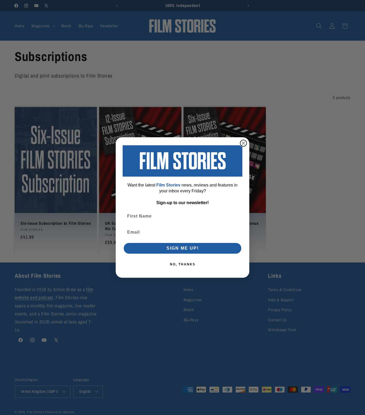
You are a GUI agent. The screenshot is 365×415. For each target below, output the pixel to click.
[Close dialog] (243, 143)
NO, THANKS (182, 264)
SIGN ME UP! (182, 248)
